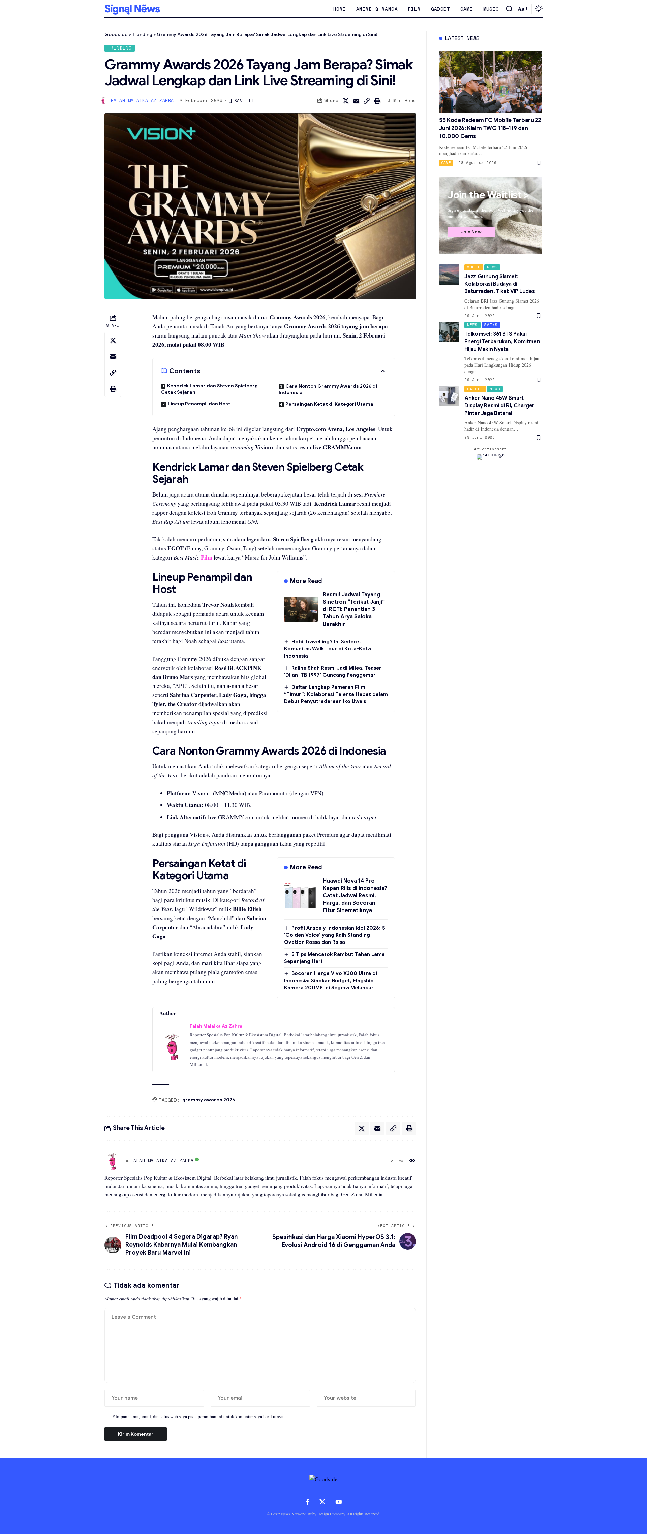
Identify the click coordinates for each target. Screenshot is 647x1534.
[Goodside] (132, 9)
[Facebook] (307, 1502)
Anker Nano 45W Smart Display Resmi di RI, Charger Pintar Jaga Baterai (499, 406)
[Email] (356, 100)
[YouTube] (338, 1502)
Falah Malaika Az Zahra (142, 100)
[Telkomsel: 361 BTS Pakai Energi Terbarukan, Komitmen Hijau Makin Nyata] (449, 332)
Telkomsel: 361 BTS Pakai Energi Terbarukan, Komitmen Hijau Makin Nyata (502, 342)
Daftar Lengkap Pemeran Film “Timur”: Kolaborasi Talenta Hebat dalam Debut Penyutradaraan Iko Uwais (336, 694)
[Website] (412, 1161)
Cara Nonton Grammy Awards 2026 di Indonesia (328, 389)
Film (206, 557)
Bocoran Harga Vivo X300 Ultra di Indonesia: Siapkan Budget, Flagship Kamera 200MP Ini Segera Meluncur (330, 980)
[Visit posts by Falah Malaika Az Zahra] (112, 1161)
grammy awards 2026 (208, 1100)
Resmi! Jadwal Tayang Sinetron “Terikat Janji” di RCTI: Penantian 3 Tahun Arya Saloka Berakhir (354, 609)
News (492, 267)
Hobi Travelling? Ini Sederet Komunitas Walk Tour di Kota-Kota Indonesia (327, 649)
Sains (491, 324)
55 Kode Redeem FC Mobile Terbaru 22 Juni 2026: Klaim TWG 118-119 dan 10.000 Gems (490, 128)
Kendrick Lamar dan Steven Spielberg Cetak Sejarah (209, 389)
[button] (509, 8)
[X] (322, 1502)
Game (446, 162)
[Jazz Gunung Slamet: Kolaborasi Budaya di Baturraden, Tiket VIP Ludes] (449, 274)
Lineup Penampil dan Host (199, 404)
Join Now (471, 232)
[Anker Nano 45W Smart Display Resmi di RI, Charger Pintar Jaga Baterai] (449, 396)
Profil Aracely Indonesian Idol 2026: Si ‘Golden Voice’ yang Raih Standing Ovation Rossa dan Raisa (335, 935)
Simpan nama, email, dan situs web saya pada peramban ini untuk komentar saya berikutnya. (198, 1417)
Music (474, 267)
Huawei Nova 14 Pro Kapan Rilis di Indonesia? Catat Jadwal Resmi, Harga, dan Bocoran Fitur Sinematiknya (355, 895)
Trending (119, 48)
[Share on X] (345, 100)
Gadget (475, 389)
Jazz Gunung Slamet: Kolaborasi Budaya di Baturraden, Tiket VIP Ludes (499, 284)
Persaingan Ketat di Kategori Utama (329, 404)
